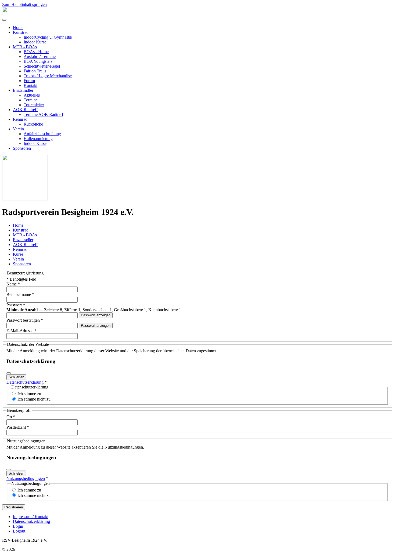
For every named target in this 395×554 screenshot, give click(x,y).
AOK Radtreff (25, 109)
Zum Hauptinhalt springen (24, 4)
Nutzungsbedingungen (25, 478)
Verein (18, 129)
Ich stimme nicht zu (34, 399)
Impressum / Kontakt (30, 516)
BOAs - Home (36, 51)
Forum (29, 80)
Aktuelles (32, 95)
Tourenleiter (34, 104)
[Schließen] (8, 373)
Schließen (16, 377)
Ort (10, 416)
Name (13, 284)
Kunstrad (20, 32)
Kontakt (30, 85)
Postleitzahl (17, 427)
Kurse (18, 254)
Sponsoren (22, 148)
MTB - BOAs (25, 47)
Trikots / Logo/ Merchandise (48, 76)
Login (18, 526)
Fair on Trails (35, 71)
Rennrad (20, 119)
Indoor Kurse (35, 42)
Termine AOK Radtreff (43, 114)
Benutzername (20, 294)
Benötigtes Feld (21, 279)
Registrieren (13, 507)
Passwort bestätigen (24, 320)
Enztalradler (23, 90)
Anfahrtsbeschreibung (42, 133)
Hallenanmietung (38, 138)
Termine (31, 100)
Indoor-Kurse (35, 143)
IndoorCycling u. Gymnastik (48, 37)
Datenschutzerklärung (25, 382)
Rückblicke (33, 124)
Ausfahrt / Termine (40, 56)
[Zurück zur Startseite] (6, 13)
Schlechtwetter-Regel (42, 66)
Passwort (15, 305)
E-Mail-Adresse (21, 330)
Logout (19, 531)
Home (18, 27)
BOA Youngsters (38, 61)
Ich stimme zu (29, 393)
